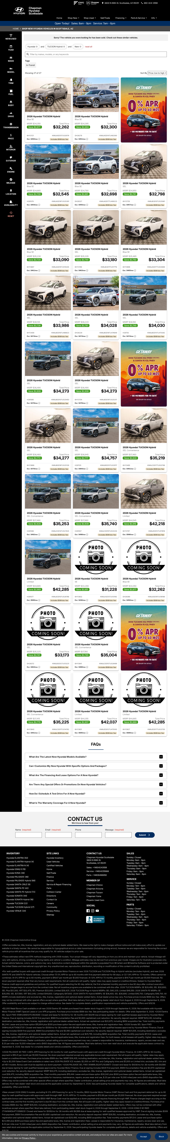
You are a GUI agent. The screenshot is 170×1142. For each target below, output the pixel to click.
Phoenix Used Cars (95, 900)
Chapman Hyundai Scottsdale (36, 11)
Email (53, 829)
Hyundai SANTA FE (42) (17, 888)
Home (59, 18)
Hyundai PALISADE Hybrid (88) (20, 880)
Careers (50, 903)
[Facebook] (88, 911)
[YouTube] (97, 911)
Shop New (72, 18)
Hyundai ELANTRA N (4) (17, 865)
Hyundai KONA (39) (15, 873)
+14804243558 (100, 867)
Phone (78, 829)
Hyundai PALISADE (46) (17, 877)
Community (52, 907)
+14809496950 (99, 875)
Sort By (143, 73)
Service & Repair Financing (59, 884)
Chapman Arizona (94, 888)
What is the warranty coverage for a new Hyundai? (57, 803)
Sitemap (50, 914)
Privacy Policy (53, 911)
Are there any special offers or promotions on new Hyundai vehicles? (67, 784)
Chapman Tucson (94, 892)
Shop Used (89, 18)
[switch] (30, 65)
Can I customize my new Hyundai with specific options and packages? (68, 766)
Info (153, 18)
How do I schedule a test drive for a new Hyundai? (57, 793)
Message (114, 829)
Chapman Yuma (93, 896)
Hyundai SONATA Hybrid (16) (19, 899)
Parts (49, 888)
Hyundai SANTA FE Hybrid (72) (20, 892)
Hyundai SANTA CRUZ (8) (18, 884)
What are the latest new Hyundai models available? (57, 756)
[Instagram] (93, 911)
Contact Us (52, 899)
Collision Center (54, 892)
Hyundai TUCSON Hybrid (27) (20, 907)
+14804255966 (102, 871)
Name (23, 829)
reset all (88, 46)
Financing (119, 18)
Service (50, 880)
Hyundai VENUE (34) (16, 911)
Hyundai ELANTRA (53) (17, 858)
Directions (51, 895)
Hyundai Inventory (55, 858)
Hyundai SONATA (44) (16, 895)
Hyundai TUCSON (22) (17, 903)
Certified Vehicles (55, 865)
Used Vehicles (53, 861)
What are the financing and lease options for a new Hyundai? (63, 775)
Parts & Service (138, 18)
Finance (50, 877)
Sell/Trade (105, 18)
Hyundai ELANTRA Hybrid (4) (20, 861)
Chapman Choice (94, 885)
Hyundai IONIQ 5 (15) (16, 869)
